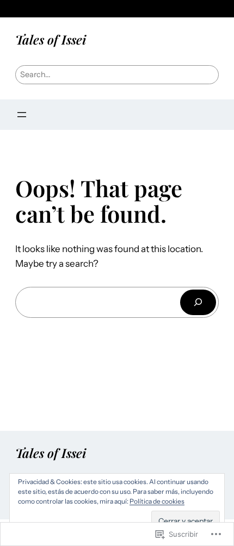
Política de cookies (157, 501)
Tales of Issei (50, 39)
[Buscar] (198, 302)
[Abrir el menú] (21, 114)
